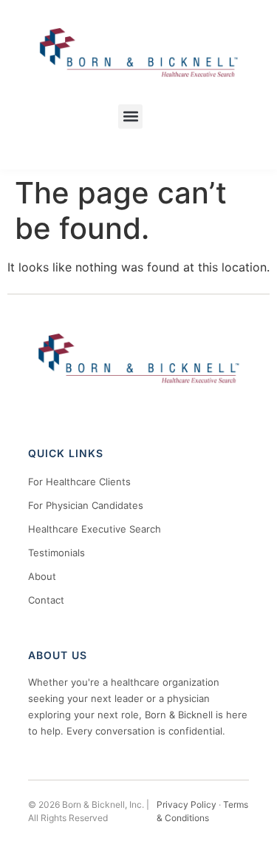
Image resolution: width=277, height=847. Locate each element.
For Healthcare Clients (79, 481)
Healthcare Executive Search (94, 529)
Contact (46, 600)
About (42, 576)
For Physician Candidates (85, 505)
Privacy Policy (186, 804)
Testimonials (56, 553)
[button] (130, 116)
